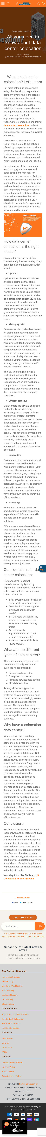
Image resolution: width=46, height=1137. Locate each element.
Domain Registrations (11, 977)
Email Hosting (8, 990)
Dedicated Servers (10, 995)
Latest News (7, 1047)
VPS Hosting (7, 999)
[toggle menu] (3, 3)
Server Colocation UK (28, 1084)
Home (19, 54)
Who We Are (7, 1038)
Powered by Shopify (28, 1110)
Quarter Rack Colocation (12, 1019)
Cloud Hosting (8, 1004)
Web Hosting (7, 981)
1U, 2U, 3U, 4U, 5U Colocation (15, 1014)
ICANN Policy (8, 1071)
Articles (26, 54)
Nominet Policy (8, 1067)
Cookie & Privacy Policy (12, 1062)
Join (40, 926)
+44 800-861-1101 (38, 2)
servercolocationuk (17, 1107)
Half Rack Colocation (11, 1023)
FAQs (4, 1052)
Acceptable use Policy (11, 1076)
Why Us (5, 1043)
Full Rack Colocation (11, 1028)
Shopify (27, 1107)
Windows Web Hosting (12, 986)
